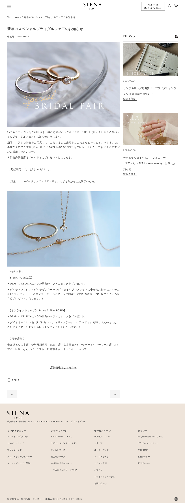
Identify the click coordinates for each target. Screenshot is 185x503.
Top (9, 17)
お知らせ (98, 470)
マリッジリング (14, 450)
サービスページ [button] (102, 430)
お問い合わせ (100, 483)
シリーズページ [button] (59, 430)
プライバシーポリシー (148, 443)
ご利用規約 (143, 450)
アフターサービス (102, 457)
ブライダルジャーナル (104, 477)
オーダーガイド (101, 450)
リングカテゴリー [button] (16, 430)
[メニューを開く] (9, 6)
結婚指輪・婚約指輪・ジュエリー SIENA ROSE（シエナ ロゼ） (42, 499)
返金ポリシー (144, 457)
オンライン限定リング (17, 436)
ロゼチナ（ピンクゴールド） (64, 443)
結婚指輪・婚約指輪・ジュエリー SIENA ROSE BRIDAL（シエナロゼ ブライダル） (46, 421)
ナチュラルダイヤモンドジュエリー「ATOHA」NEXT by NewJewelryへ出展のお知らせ (149, 163)
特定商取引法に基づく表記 (150, 436)
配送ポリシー (144, 463)
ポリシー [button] (142, 430)
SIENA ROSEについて (61, 436)
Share (15, 379)
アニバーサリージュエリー (19, 457)
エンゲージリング (15, 443)
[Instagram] (176, 499)
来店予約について (102, 436)
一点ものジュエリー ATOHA (64, 470)
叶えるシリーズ (58, 450)
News (17, 17)
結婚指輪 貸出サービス (61, 463)
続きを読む (130, 98)
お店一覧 (98, 443)
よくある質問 (100, 463)
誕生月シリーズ (58, 457)
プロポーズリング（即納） (19, 463)
